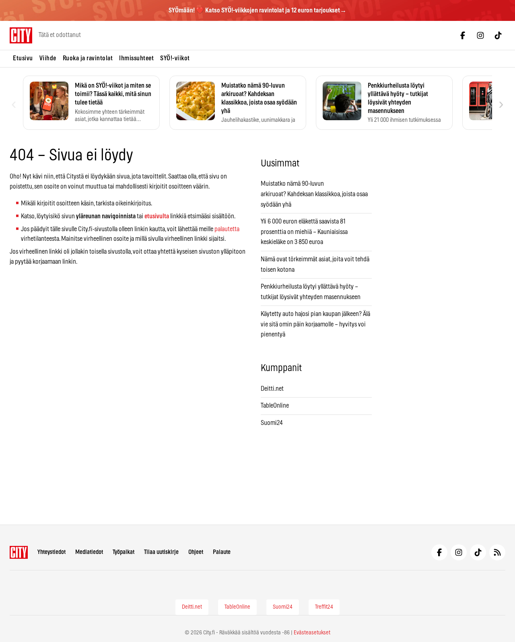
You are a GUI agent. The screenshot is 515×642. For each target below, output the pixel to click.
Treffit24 (324, 607)
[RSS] (497, 552)
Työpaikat (123, 552)
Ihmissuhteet (136, 58)
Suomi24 (272, 423)
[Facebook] (462, 35)
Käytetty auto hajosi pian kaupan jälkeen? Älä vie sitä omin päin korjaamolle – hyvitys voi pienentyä (315, 324)
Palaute (222, 552)
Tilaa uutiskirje (161, 552)
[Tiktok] (498, 35)
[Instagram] (480, 35)
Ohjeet (195, 552)
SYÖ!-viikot (175, 58)
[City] (19, 552)
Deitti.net (272, 389)
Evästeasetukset (312, 633)
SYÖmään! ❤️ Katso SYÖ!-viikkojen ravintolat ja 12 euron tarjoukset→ (257, 10)
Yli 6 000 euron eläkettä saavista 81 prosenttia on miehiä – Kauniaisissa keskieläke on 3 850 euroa (304, 231)
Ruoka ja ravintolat (88, 58)
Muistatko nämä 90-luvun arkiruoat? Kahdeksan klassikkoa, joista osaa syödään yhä (314, 193)
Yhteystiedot (51, 552)
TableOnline (275, 405)
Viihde (47, 58)
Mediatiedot (89, 552)
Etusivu (23, 58)
